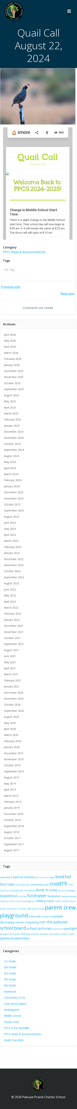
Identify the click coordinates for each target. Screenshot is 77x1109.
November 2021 (14, 632)
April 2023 (10, 535)
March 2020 (11, 735)
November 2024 (14, 438)
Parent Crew (11, 1022)
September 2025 (14, 389)
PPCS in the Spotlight (16, 1028)
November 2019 (14, 759)
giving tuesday (69, 896)
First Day (22, 896)
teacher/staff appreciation (26, 934)
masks (50, 901)
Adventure (10, 991)
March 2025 (11, 413)
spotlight (70, 928)
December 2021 (13, 626)
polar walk (34, 916)
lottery (40, 901)
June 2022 (10, 589)
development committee (22, 890)
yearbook (7, 938)
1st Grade (10, 961)
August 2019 (11, 777)
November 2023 (14, 498)
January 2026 (12, 365)
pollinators (46, 916)
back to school (23, 877)
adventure (6, 877)
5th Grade (10, 985)
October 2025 (12, 383)
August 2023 (11, 516)
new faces (11, 908)
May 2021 (10, 662)
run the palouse (53, 921)
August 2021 (11, 650)
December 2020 (13, 692)
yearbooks (21, 938)
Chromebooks (22, 884)
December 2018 (13, 814)
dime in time (46, 890)
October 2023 (12, 504)
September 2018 (14, 826)
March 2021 (11, 674)
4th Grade (10, 979)
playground (14, 915)
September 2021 (14, 644)
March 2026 (11, 353)
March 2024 (11, 474)
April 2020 (10, 729)
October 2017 (12, 838)
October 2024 (12, 444)
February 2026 (12, 359)
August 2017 (11, 850)
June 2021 (10, 656)
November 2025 (14, 377)
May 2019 (10, 783)
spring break (6, 934)
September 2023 (14, 510)
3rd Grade (10, 973)
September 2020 (14, 711)
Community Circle (14, 997)
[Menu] (69, 11)
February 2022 (12, 613)
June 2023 (10, 522)
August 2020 (11, 716)
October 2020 (12, 704)
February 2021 (12, 680)
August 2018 (11, 832)
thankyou (44, 934)
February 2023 (12, 547)
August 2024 (11, 456)
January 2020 (12, 747)
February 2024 (12, 480)
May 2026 (10, 340)
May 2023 (10, 529)
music (3, 908)
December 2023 (13, 492)
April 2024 (10, 468)
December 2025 (13, 371)
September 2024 (14, 450)
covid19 (58, 883)
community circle (39, 884)
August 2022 (11, 583)
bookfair (63, 876)
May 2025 (10, 401)
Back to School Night (44, 877)
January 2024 (12, 486)
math (57, 901)
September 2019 (14, 771)
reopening (31, 922)
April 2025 (10, 407)
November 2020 (14, 698)
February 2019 (12, 801)
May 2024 (10, 462)
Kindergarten (11, 1009)
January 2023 (12, 553)
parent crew (60, 907)
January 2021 (12, 686)
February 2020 (12, 741)
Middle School (12, 1015)
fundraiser (37, 895)
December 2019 (13, 753)
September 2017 (14, 844)
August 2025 (11, 395)
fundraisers (54, 896)
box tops (7, 884)
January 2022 (12, 620)
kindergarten (28, 901)
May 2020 (10, 723)
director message (66, 890)
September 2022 (14, 577)
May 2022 (10, 595)
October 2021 (12, 638)
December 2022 (13, 559)
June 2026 (10, 334)
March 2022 (11, 607)
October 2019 (12, 765)
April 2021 (10, 668)
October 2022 (12, 571)
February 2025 (12, 419)
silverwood (57, 929)
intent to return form (10, 901)
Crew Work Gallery (15, 1003)
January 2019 (12, 807)
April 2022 (10, 601)
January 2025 (12, 425)
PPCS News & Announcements (24, 252)
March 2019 (11, 795)
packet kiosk (38, 908)
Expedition (8, 896)
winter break (67, 934)
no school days (24, 908)
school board (13, 928)
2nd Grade (10, 967)
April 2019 (10, 789)
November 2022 (14, 565)
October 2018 (12, 820)
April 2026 (10, 346)
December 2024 (13, 431)
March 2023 (11, 541)
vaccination (55, 934)
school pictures (39, 928)
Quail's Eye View (13, 1040)
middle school (68, 901)
